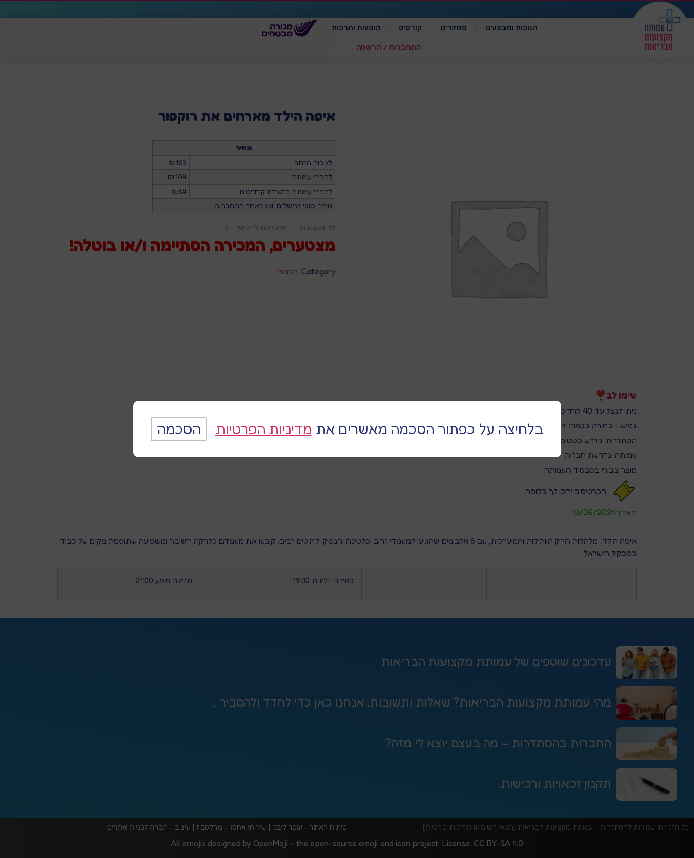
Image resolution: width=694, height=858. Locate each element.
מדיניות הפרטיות (263, 429)
